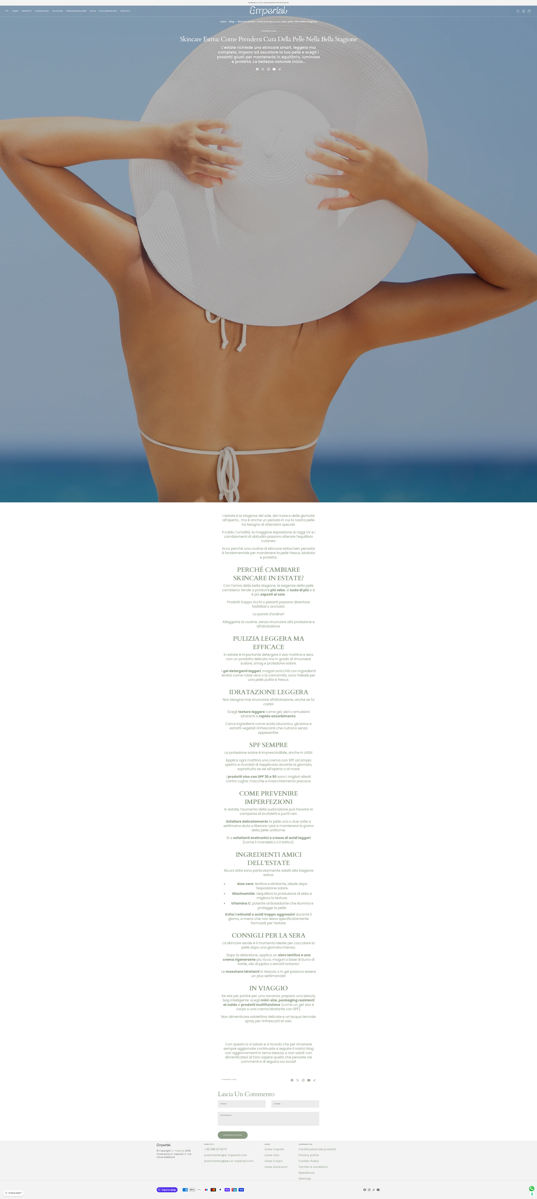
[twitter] (263, 69)
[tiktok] (279, 69)
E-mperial (178, 1150)
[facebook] (257, 69)
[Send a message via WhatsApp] (532, 1188)
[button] (8, 11)
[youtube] (274, 69)
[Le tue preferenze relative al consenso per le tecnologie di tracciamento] (532, 1194)
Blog (231, 21)
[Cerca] (518, 11)
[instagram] (268, 69)
